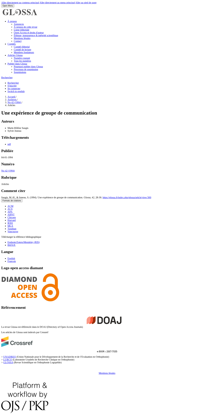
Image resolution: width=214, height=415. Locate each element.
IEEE (10, 223)
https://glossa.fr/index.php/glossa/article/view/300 (127, 197)
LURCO (7, 359)
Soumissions (20, 72)
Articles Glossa (15, 55)
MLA (10, 226)
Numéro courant (22, 58)
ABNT (11, 214)
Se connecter (14, 88)
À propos (12, 21)
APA (10, 211)
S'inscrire (12, 85)
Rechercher (7, 77)
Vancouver (13, 231)
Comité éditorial (22, 46)
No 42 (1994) (15, 102)
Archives (12, 99)
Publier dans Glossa (17, 63)
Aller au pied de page (86, 2)
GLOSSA (8, 362)
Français (12, 261)
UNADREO (9, 356)
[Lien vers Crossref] (17, 346)
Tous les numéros (22, 61)
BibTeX (12, 245)
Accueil (12, 96)
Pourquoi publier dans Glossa (28, 66)
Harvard (12, 220)
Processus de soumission (26, 69)
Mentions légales (22, 38)
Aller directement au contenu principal (20, 2)
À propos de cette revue (25, 27)
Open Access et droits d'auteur (29, 32)
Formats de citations (12, 200)
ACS (10, 209)
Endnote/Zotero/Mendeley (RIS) (24, 242)
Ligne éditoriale (21, 29)
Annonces (19, 24)
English (11, 258)
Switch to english (16, 91)
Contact (17, 41)
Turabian (12, 228)
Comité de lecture (22, 49)
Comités (12, 44)
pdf (9, 144)
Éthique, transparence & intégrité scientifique (36, 35)
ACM (10, 206)
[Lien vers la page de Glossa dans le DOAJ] (104, 327)
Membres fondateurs (24, 52)
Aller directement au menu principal (57, 2)
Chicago (12, 217)
